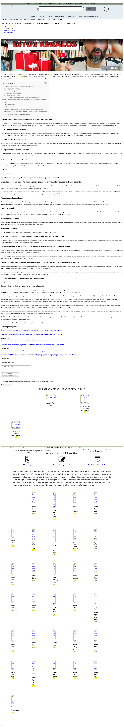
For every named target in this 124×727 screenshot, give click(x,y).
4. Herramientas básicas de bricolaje (13, 93)
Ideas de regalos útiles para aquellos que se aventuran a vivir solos (19, 86)
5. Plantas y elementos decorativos (12, 95)
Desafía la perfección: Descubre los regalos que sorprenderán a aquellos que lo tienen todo (24, 107)
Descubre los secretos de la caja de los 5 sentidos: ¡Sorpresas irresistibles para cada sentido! (33, 345)
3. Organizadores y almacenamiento (13, 91)
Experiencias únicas (9, 102)
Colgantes (32, 16)
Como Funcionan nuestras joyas (88, 16)
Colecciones (71, 16)
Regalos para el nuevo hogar (11, 100)
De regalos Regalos (9, 30)
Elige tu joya (27, 465)
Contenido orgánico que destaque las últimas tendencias (17, 112)
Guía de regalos (59, 16)
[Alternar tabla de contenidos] (45, 83)
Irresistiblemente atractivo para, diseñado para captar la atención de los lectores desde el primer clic (26, 111)
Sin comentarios (8, 32)
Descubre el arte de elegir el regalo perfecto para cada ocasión (19, 114)
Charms (50, 16)
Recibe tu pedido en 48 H (96, 465)
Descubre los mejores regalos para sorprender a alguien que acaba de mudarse (22, 97)
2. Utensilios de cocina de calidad (12, 90)
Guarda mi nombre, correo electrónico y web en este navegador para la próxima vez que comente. (28, 381)
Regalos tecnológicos (9, 106)
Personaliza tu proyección (62, 465)
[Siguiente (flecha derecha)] (3, 725)
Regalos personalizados (10, 104)
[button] (81, 447)
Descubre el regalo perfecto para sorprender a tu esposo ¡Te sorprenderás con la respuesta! (33, 334)
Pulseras (41, 16)
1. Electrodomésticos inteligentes (12, 88)
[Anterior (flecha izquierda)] (1, 725)
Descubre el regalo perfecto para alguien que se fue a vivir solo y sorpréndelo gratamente (24, 99)
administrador (8, 27)
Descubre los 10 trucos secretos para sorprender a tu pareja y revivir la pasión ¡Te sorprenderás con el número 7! (40, 355)
